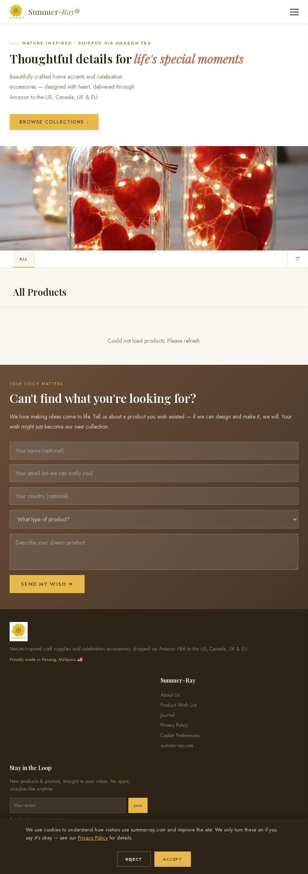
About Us (170, 695)
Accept (172, 859)
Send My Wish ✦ (47, 584)
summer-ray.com (176, 745)
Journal (167, 715)
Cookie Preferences (179, 735)
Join (138, 805)
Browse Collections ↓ (54, 122)
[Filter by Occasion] (297, 259)
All (23, 259)
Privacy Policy (93, 837)
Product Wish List (178, 705)
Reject (134, 859)
